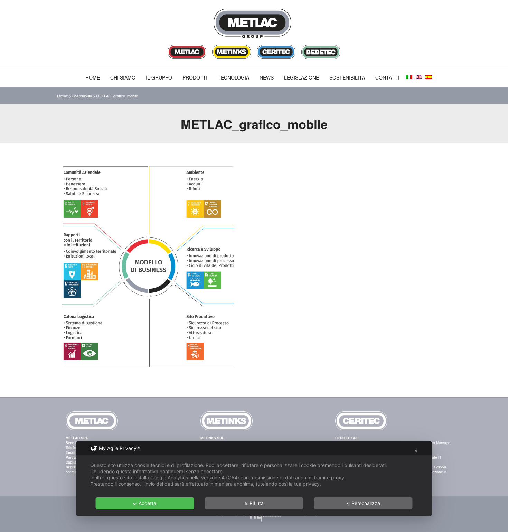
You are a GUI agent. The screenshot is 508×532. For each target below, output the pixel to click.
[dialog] (254, 478)
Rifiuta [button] (257, 503)
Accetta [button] (147, 503)
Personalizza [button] (365, 503)
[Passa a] (409, 77)
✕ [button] (416, 451)
